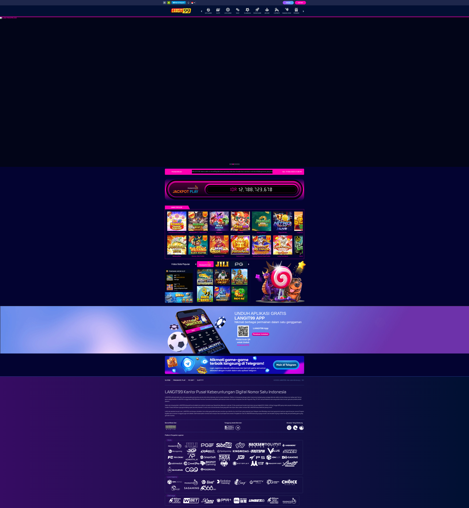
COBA (206, 274)
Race (237, 13)
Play (194, 191)
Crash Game (257, 13)
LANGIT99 (168, 397)
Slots (218, 13)
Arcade (267, 13)
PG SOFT (191, 380)
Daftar (300, 3)
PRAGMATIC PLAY (179, 380)
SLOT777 (200, 380)
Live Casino (227, 13)
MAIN (178, 221)
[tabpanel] (234, 92)
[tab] (205, 264)
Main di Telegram (179, 3)
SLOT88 (167, 380)
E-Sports (277, 13)
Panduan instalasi (260, 334)
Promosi (296, 13)
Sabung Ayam (286, 13)
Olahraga (247, 13)
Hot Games (208, 13)
